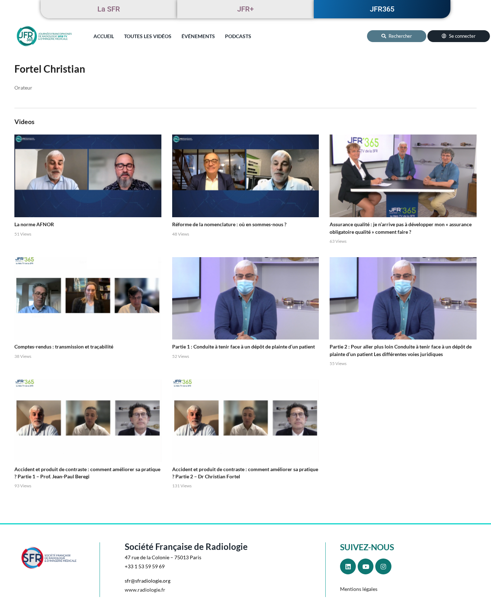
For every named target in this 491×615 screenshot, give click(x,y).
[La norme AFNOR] (87, 176)
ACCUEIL (103, 36)
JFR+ (245, 9)
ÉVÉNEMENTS (198, 36)
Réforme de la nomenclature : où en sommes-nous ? (229, 224)
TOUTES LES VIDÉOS (147, 36)
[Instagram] (383, 566)
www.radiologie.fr (145, 590)
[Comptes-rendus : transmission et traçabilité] (87, 298)
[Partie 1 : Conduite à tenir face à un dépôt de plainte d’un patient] (245, 298)
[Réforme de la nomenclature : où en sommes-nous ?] (245, 176)
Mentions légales (358, 589)
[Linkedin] (348, 566)
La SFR (108, 9)
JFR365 (382, 9)
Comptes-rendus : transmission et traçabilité (63, 346)
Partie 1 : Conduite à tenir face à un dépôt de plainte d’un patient (243, 346)
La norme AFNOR (34, 224)
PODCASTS (238, 36)
